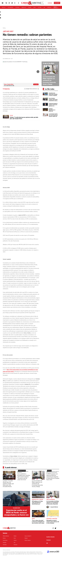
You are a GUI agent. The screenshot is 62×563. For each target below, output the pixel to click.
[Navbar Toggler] (3, 3)
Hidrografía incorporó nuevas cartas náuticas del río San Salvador (52, 522)
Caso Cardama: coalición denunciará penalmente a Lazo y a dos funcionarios (53, 100)
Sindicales (23, 7)
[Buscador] (6, 3)
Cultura (39, 7)
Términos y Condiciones (6, 549)
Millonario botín (16, 508)
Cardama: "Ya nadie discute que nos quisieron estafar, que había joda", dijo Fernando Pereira (24, 117)
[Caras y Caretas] (9, 529)
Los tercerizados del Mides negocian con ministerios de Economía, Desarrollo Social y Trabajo (49, 80)
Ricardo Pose (7, 89)
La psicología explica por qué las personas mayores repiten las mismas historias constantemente (53, 116)
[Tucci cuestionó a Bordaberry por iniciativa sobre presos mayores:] (23, 472)
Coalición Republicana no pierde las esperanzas (52, 110)
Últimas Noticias (6, 536)
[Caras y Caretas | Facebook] (9, 3)
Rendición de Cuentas (21, 470)
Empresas (49, 7)
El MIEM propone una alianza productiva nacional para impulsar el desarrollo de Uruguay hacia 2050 (52, 476)
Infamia (33, 518)
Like (44, 7)
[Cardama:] (9, 479)
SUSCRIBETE (57, 3)
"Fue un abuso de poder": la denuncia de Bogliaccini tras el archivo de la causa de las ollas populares (38, 522)
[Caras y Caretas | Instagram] (15, 3)
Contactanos (48, 540)
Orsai (34, 7)
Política (4, 7)
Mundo (29, 7)
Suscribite (36, 84)
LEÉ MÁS (11, 115)
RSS (47, 543)
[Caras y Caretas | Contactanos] (58, 528)
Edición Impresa (28, 540)
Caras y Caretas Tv (55, 7)
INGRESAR (50, 3)
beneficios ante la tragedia (37, 499)
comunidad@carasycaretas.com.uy (21, 552)
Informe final (6, 477)
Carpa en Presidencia (36, 477)
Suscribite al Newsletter (50, 536)
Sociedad (17, 7)
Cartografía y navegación (51, 518)
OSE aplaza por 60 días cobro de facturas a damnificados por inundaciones (37, 503)
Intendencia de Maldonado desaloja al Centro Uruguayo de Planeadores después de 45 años (53, 95)
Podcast (26, 538)
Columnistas (10, 7)
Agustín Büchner (54, 507)
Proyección (49, 470)
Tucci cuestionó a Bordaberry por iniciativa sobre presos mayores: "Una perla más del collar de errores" (23, 476)
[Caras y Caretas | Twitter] (12, 3)
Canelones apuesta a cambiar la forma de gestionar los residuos (53, 105)
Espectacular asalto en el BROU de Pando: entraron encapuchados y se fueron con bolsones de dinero (16, 513)
